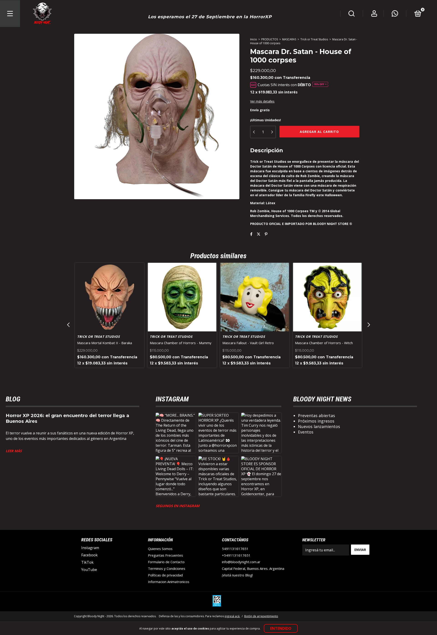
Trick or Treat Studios (314, 39)
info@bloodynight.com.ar (241, 562)
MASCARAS (289, 39)
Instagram (90, 547)
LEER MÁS (14, 451)
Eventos (305, 432)
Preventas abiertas (316, 415)
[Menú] (10, 13)
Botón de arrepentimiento (261, 616)
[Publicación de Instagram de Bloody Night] (176, 433)
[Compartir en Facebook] (251, 234)
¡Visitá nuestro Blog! (237, 575)
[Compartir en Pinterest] (266, 234)
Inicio (253, 39)
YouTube (89, 569)
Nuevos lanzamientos (319, 426)
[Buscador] (351, 14)
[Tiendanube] (349, 616)
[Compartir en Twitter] (258, 234)
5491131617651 (235, 548)
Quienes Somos (160, 548)
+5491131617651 (236, 555)
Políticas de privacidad (165, 575)
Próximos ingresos (316, 421)
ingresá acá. (232, 616)
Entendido (280, 628)
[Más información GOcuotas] (320, 85)
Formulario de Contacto (166, 562)
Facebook (89, 555)
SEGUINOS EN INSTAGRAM (177, 505)
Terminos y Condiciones (166, 568)
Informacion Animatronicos (168, 581)
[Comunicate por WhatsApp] (394, 14)
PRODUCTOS (269, 39)
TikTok (87, 562)
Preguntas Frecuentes (165, 555)
